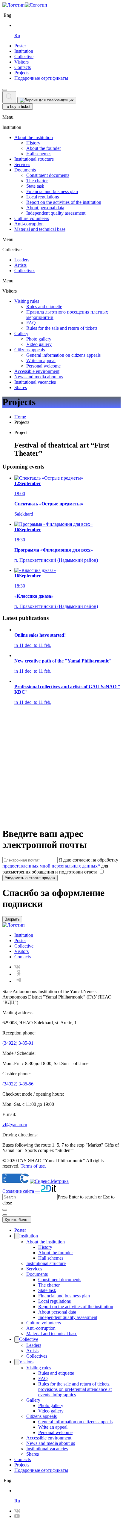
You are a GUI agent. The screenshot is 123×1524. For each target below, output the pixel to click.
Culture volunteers (31, 218)
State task (35, 186)
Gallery (21, 333)
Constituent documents (47, 175)
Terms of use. (33, 1165)
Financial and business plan (52, 191)
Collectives (24, 270)
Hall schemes (38, 153)
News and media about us (38, 376)
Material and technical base (39, 229)
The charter (37, 180)
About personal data (45, 207)
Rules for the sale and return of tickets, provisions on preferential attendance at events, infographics (75, 1389)
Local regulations (42, 196)
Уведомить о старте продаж (30, 878)
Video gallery (39, 344)
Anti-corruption (29, 223)
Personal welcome (43, 365)
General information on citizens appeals (63, 355)
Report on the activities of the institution (63, 202)
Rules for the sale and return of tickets (61, 328)
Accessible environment (36, 371)
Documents (25, 169)
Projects (21, 72)
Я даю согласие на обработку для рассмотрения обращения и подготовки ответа (60, 865)
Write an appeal (41, 360)
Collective (23, 56)
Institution (23, 51)
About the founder (43, 148)
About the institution (33, 137)
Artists (20, 265)
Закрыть (12, 919)
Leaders (21, 259)
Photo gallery (38, 338)
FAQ (31, 322)
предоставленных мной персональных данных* (51, 865)
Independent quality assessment (55, 213)
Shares (20, 387)
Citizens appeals (29, 349)
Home (20, 416)
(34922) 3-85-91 (17, 1043)
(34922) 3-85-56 (17, 1083)
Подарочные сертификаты (41, 78)
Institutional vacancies (35, 382)
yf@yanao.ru (14, 1124)
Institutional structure (34, 159)
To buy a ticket (17, 106)
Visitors (21, 61)
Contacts (22, 67)
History (33, 142)
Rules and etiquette (44, 306)
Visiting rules (26, 301)
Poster (20, 45)
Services (22, 164)
